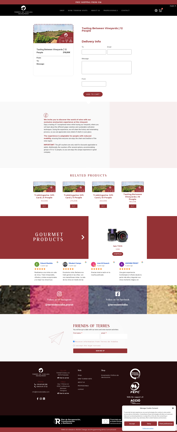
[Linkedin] (44, 399)
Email (109, 47)
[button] (173, 408)
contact (125, 11)
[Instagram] (41, 399)
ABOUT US (95, 11)
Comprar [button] (118, 254)
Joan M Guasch (103, 263)
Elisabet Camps (75, 263)
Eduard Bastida (46, 263)
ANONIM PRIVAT (131, 263)
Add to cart (93, 94)
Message (85, 58)
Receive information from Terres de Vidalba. (97, 342)
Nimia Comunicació (109, 430)
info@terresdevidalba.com (40, 392)
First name (77, 333)
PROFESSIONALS (111, 11)
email (103, 333)
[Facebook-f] (37, 399)
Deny (149, 424)
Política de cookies (148, 428)
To (83, 47)
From (84, 79)
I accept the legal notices (88, 346)
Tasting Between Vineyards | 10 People (132, 196)
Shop (62, 11)
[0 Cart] (160, 10)
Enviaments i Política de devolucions (110, 376)
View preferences (166, 424)
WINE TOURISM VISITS (78, 11)
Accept (132, 424)
